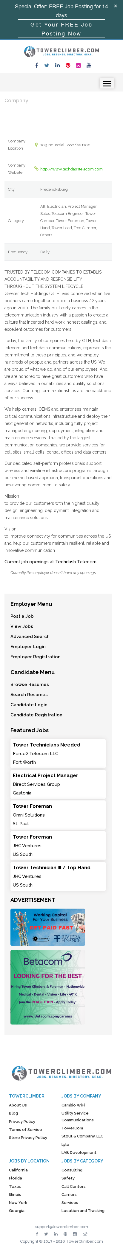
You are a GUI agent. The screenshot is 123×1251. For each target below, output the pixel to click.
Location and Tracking (82, 1210)
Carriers (69, 1194)
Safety (68, 1178)
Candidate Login (28, 704)
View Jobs (21, 626)
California (18, 1170)
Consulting (71, 1170)
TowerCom (72, 1128)
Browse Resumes (29, 684)
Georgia (16, 1210)
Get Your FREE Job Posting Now (61, 28)
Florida (15, 1178)
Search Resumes (29, 694)
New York (18, 1202)
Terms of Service (25, 1129)
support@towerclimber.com (61, 1226)
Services (69, 1202)
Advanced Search (30, 636)
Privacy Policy (22, 1121)
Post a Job (22, 616)
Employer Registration (35, 656)
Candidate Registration (36, 715)
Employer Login (28, 646)
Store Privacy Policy (28, 1137)
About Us (18, 1105)
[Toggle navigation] (107, 83)
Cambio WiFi (73, 1105)
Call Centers (73, 1186)
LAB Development (78, 1152)
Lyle (65, 1144)
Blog (13, 1113)
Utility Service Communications (77, 1116)
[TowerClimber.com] (61, 51)
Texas (15, 1186)
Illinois (15, 1194)
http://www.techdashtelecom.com (71, 169)
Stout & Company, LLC (82, 1136)
